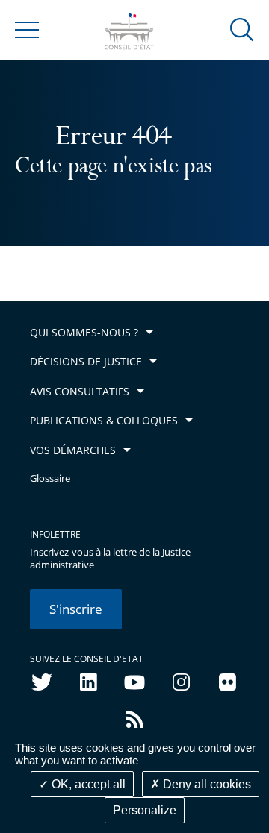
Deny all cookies (205, 784)
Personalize (144, 810)
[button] (242, 28)
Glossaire (50, 478)
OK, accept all (87, 784)
